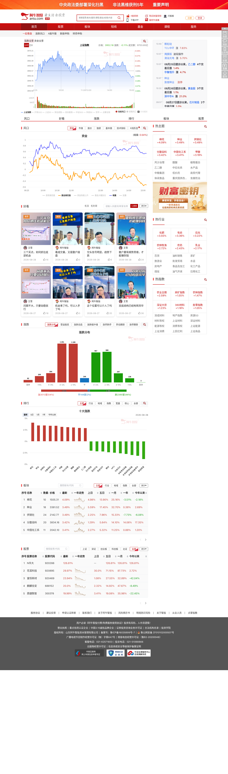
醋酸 (72, 468)
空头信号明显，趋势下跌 (99, 254)
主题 (82, 403)
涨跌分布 (51, 324)
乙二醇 (191, 64)
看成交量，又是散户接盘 (67, 254)
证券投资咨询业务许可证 (129, 628)
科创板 (115, 549)
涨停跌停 (107, 324)
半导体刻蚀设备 (127, 471)
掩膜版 (168, 54)
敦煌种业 (169, 82)
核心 (127, 403)
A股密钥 (134, 16)
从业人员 (177, 613)
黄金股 (191, 88)
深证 (94, 549)
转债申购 (77, 33)
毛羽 (87, 206)
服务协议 (35, 613)
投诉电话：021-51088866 (129, 642)
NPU (113, 467)
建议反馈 (51, 613)
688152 (49, 585)
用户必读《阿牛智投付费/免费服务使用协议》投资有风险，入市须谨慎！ (114, 623)
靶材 (107, 468)
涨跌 (96, 118)
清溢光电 (169, 58)
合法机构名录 (152, 628)
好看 (62, 118)
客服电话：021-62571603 (98, 642)
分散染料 (47, 469)
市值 (81, 128)
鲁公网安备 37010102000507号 (157, 632)
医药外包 (94, 469)
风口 (27, 118)
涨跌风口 (40, 33)
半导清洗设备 (122, 470)
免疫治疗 (100, 469)
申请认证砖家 (69, 613)
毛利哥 (94, 206)
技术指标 (121, 128)
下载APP (135, 20)
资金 (72, 128)
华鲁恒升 (169, 72)
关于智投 (161, 613)
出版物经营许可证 (96, 646)
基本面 (109, 128)
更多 (143, 206)
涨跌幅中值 (92, 324)
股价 (90, 128)
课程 (167, 26)
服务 (193, 26)
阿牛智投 (64, 248)
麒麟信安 (32, 585)
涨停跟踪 (133, 324)
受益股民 (64, 324)
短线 (114, 26)
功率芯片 (117, 469)
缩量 (136, 135)
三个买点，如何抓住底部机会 (35, 254)
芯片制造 (194, 102)
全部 (136, 403)
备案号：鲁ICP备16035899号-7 (118, 632)
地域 (100, 403)
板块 (87, 26)
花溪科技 (32, 570)
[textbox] (69, 485)
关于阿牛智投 (105, 613)
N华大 (30, 563)
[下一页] (145, 539)
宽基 (118, 403)
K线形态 (134, 128)
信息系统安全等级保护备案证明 (124, 646)
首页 (34, 26)
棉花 (31, 468)
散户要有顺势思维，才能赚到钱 (131, 254)
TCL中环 (169, 48)
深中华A (169, 96)
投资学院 (166, 628)
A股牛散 (52, 33)
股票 (60, 26)
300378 (49, 593)
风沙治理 (65, 469)
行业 (91, 403)
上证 (85, 549)
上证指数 (84, 45)
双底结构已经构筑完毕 (131, 305)
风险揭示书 (124, 613)
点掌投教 (192, 613)
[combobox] (70, 485)
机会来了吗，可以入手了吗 (67, 307)
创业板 (104, 549)
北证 (125, 549)
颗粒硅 (168, 44)
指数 (109, 403)
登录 (200, 18)
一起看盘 (27, 33)
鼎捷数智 (32, 593)
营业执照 (62, 628)
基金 (140, 26)
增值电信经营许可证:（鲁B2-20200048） (140, 637)
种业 (166, 78)
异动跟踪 (120, 324)
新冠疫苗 (141, 469)
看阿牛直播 (154, 20)
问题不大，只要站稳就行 (35, 307)
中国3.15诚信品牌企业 (102, 628)
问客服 (171, 16)
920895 (49, 570)
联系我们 (87, 613)
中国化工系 (53, 470)
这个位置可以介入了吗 (99, 305)
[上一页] (140, 539)
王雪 (30, 248)
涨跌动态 (78, 324)
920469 (49, 578)
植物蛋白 (77, 469)
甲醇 (61, 468)
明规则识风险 (143, 613)
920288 (49, 563)
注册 (190, 18)
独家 (99, 128)
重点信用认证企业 (78, 628)
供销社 (42, 468)
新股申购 (64, 33)
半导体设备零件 (133, 471)
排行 (131, 118)
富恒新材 (32, 578)
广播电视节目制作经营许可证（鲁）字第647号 (90, 637)
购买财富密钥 (155, 16)
